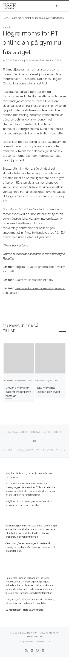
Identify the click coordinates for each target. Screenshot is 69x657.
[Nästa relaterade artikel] (62, 335)
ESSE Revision (14, 60)
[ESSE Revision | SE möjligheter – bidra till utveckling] (9, 5)
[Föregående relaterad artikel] (54, 335)
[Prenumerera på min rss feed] (26, 651)
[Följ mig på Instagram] (37, 651)
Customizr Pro (43, 641)
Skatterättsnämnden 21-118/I (35, 280)
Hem (5, 17)
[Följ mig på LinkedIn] (43, 651)
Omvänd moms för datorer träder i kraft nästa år (18, 391)
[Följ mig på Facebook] (32, 651)
